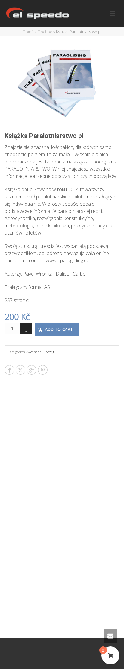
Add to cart (59, 329)
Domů (28, 31)
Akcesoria (34, 352)
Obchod (44, 31)
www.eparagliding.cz (67, 260)
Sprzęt (48, 352)
